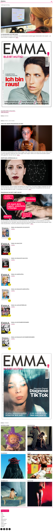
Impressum (3, 524)
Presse (2, 515)
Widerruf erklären (5, 510)
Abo (2, 512)
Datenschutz (3, 520)
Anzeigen (3, 516)
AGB (2, 517)
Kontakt (2, 526)
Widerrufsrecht (4, 519)
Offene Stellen (4, 523)
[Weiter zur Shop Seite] (26, 74)
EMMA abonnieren (4, 112)
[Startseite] (26, 1)
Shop (2, 513)
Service (2, 522)
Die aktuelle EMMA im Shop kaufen (8, 110)
